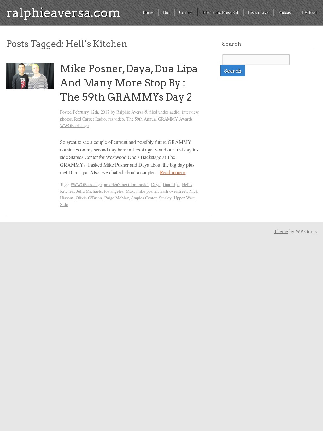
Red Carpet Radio (90, 119)
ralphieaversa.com (63, 12)
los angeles (113, 191)
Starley (165, 198)
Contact (186, 12)
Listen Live (258, 12)
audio (174, 112)
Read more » (172, 172)
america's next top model (126, 184)
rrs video (116, 119)
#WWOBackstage (86, 184)
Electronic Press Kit (220, 12)
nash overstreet (173, 191)
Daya (155, 184)
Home (148, 12)
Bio (166, 12)
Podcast (285, 12)
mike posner (147, 191)
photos (66, 119)
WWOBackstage (74, 125)
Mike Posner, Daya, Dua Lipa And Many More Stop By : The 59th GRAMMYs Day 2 (129, 82)
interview (190, 112)
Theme (281, 231)
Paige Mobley (116, 198)
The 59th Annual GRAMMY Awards (159, 119)
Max (130, 191)
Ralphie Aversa (129, 112)
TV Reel (309, 12)
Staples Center (143, 198)
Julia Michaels (89, 191)
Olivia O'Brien (89, 198)
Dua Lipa (171, 184)
